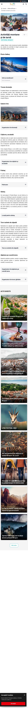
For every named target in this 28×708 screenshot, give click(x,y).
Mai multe (14, 545)
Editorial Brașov (12, 8)
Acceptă (13, 703)
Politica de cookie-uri (6, 699)
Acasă (4, 8)
